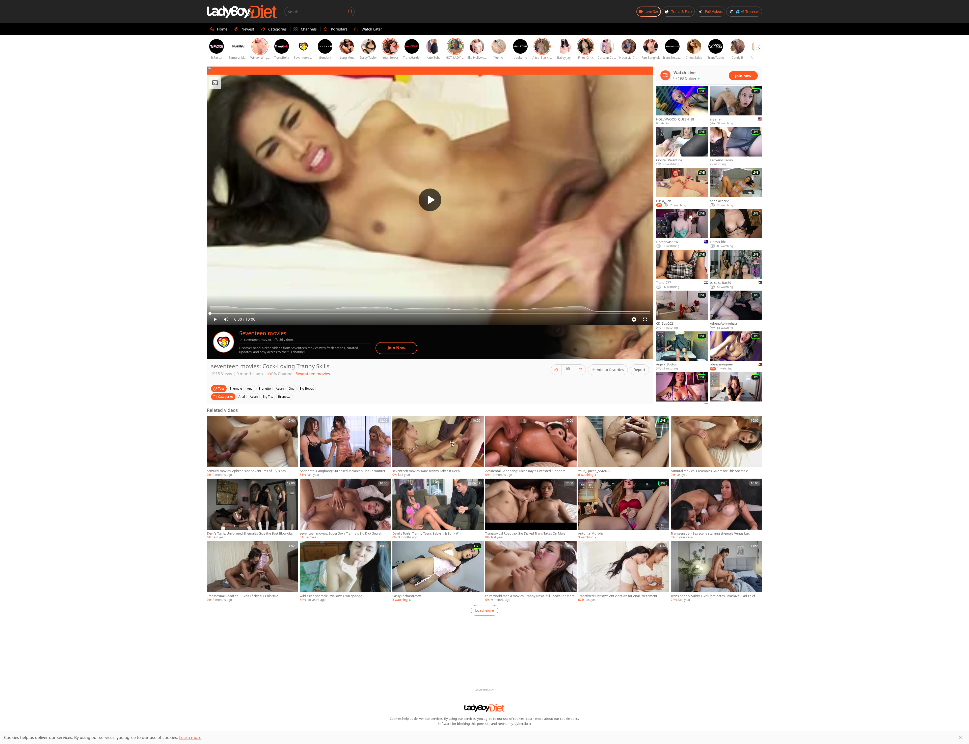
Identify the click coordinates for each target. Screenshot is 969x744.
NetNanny (505, 723)
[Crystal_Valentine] (682, 146)
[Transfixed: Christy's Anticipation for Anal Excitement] (623, 571)
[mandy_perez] (736, 392)
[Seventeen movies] (223, 342)
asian (280, 388)
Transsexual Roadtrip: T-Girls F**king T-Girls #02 (242, 596)
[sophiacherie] (736, 187)
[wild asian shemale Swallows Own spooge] (345, 571)
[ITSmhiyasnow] (682, 228)
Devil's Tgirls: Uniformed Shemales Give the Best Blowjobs (250, 533)
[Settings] (634, 319)
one (291, 388)
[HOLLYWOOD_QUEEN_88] (682, 106)
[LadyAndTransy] (736, 146)
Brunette (284, 396)
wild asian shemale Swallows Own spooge (331, 596)
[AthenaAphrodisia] (736, 310)
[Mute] (226, 319)
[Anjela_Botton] (682, 351)
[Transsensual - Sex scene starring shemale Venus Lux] (716, 509)
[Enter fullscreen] (645, 319)
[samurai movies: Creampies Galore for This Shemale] (716, 446)
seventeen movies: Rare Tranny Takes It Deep (426, 471)
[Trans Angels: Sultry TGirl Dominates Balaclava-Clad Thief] (716, 571)
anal (250, 388)
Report (639, 369)
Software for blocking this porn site (464, 723)
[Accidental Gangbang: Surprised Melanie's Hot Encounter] (345, 446)
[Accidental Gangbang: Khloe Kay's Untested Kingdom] (531, 446)
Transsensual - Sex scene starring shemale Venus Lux (710, 533)
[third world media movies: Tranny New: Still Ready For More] (531, 571)
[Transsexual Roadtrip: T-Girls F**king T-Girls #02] (252, 571)
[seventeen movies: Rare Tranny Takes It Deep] (438, 446)
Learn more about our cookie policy (552, 718)
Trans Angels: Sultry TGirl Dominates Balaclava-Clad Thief (713, 596)
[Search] (350, 11)
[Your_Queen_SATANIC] (623, 446)
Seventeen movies (262, 333)
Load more (484, 610)
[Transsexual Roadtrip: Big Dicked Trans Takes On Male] (531, 509)
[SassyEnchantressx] (438, 571)
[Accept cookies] (960, 737)
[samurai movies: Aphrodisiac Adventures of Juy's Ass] (252, 446)
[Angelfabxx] (682, 392)
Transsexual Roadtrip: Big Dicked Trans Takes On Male (525, 533)
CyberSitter (523, 723)
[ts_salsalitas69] (736, 269)
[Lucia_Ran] (682, 187)
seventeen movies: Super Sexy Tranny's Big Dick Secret (341, 533)
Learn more (190, 737)
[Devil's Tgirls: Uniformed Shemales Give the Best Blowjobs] (252, 509)
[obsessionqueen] (736, 351)
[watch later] (213, 422)
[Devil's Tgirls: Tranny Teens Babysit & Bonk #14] (438, 509)
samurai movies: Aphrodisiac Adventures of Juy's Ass (246, 471)
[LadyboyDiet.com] (242, 11)
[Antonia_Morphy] (623, 509)
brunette (264, 388)
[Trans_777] (682, 269)
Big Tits (268, 396)
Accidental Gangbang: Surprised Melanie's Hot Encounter (342, 471)
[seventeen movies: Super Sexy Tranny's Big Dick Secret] (345, 509)
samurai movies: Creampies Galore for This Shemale (709, 471)
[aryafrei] (736, 106)
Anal (241, 396)
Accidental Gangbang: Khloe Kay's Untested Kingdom (525, 471)
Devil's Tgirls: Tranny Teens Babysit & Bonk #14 (427, 533)
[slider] (430, 313)
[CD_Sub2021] (682, 310)
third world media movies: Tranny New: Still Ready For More (530, 596)
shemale (236, 388)
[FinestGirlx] (736, 228)
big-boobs (307, 388)
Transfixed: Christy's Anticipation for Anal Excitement (617, 596)
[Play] (430, 200)
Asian (254, 396)
